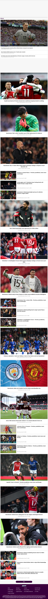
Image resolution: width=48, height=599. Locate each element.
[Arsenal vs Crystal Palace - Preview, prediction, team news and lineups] (24, 175)
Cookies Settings (11, 593)
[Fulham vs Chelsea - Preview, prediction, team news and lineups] (24, 439)
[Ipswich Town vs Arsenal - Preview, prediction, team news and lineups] (24, 470)
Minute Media (7, 595)
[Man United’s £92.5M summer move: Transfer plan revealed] (24, 52)
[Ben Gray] (19, 178)
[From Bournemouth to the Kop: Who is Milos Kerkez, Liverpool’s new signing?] (24, 49)
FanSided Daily (10, 589)
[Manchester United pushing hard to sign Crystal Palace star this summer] (24, 312)
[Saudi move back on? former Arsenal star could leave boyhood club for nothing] (24, 88)
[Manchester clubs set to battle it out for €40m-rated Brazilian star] (24, 376)
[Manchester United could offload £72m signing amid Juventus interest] (24, 534)
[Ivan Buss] (3, 45)
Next (24, 581)
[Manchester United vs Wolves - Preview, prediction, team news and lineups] (24, 448)
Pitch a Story (18, 589)
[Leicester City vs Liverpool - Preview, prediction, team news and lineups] (24, 429)
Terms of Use (37, 589)
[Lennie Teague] (21, 168)
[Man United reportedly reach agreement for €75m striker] (24, 216)
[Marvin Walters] (3, 49)
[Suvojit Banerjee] (20, 197)
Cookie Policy (10, 591)
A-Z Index (36, 591)
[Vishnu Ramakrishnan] (5, 53)
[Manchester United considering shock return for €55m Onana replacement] (24, 555)
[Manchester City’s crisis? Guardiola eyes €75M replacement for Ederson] (24, 120)
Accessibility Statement (28, 591)
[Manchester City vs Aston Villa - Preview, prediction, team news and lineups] (24, 303)
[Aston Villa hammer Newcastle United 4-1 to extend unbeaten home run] (24, 408)
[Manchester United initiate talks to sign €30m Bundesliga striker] (24, 565)
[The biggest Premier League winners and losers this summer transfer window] (24, 33)
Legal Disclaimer (19, 591)
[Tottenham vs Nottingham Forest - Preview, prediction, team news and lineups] (24, 322)
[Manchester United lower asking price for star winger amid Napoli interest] (24, 502)
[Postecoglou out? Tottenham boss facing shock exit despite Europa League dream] (24, 185)
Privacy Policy (26, 589)
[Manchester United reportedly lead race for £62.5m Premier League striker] (24, 194)
